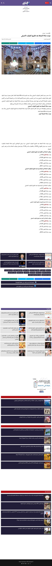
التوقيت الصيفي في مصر (34, 270)
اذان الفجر (48, 270)
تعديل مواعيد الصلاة (46, 272)
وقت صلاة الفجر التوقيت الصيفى (34, 274)
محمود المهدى (46, 39)
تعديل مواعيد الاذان (8, 270)
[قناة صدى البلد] (26, 3)
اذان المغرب (43, 270)
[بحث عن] (1, 3)
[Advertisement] (26, 23)
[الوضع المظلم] (3, 3)
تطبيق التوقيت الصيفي (18, 270)
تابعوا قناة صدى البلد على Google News (25, 282)
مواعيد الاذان (26, 272)
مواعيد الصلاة (48, 202)
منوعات (43, 33)
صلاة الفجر (46, 155)
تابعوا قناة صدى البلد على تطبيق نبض (25, 286)
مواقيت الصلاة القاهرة (46, 274)
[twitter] (26, 43)
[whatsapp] (9, 43)
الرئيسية (47, 33)
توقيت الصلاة (38, 272)
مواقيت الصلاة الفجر (12, 272)
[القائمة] (50, 3)
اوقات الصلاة (26, 270)
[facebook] (42, 43)
